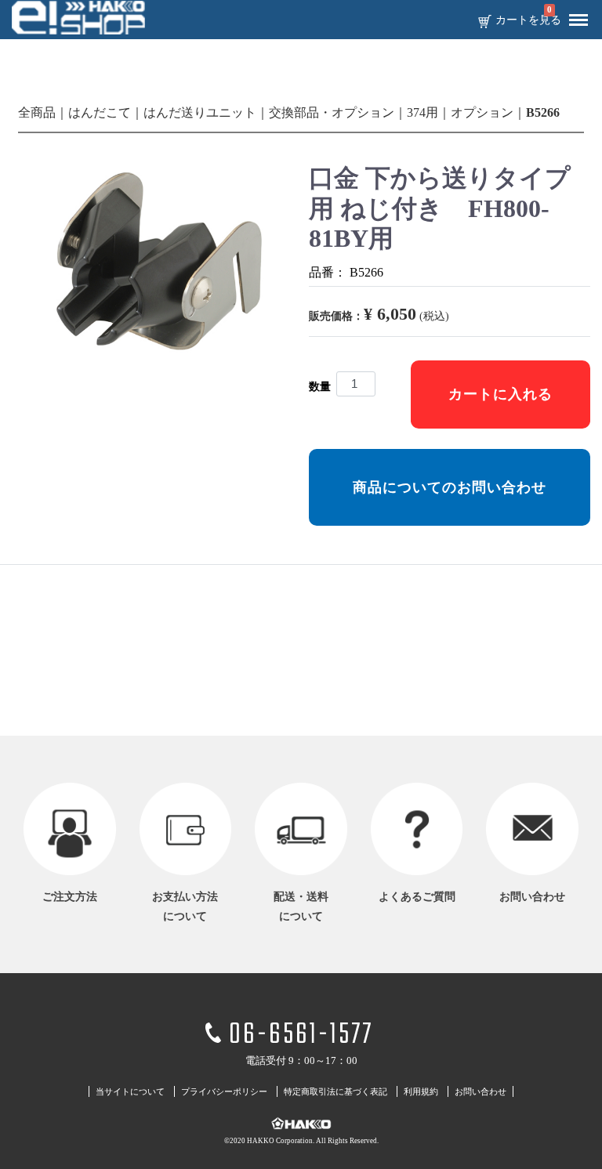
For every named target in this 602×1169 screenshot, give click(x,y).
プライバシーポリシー (224, 1092)
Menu (578, 20)
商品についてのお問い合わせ (449, 487)
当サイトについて (130, 1092)
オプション (482, 112)
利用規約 (421, 1092)
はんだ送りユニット (199, 112)
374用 (422, 112)
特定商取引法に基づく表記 (335, 1092)
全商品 (37, 112)
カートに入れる (500, 394)
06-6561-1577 (301, 1035)
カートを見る (528, 20)
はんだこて (99, 112)
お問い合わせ (480, 1092)
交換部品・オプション (331, 112)
